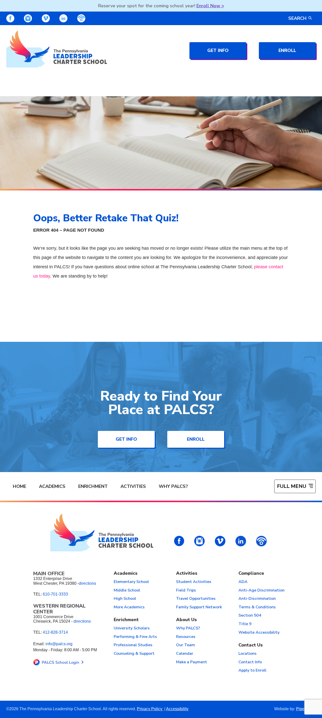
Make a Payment (191, 662)
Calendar (184, 653)
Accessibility (177, 709)
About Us (186, 620)
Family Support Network (199, 607)
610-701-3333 (55, 594)
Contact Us (250, 645)
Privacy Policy (150, 709)
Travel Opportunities (196, 599)
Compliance (251, 573)
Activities (133, 486)
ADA (243, 582)
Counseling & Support (134, 653)
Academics (52, 486)
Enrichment (93, 486)
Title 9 (245, 624)
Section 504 (249, 615)
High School (125, 599)
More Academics (129, 607)
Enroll (287, 50)
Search (297, 18)
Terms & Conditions (257, 607)
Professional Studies (133, 645)
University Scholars (132, 628)
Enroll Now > (210, 6)
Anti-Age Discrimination (261, 590)
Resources (185, 637)
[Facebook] (10, 18)
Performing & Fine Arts (135, 637)
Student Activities (193, 582)
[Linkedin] (63, 18)
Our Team (185, 645)
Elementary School (131, 582)
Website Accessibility (258, 632)
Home (19, 486)
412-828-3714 (55, 632)
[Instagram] (28, 18)
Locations (247, 653)
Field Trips (186, 590)
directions (87, 583)
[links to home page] (56, 49)
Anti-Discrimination (257, 599)
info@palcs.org (59, 644)
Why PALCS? (173, 486)
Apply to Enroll (252, 670)
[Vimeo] (46, 18)
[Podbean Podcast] (81, 18)
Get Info (218, 50)
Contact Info (250, 662)
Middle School (127, 590)
